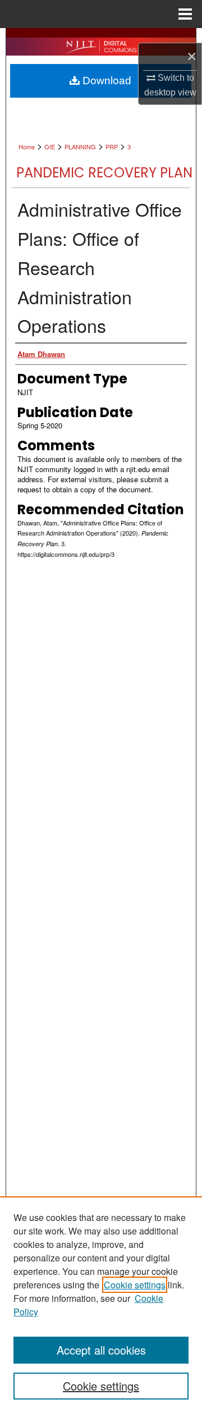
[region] (101, 1304)
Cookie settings (135, 1284)
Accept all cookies (101, 1350)
